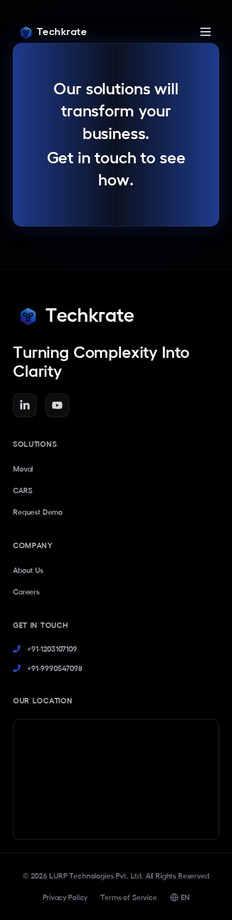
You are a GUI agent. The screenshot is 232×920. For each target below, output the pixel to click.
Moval (23, 469)
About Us (28, 570)
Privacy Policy (65, 897)
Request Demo (38, 512)
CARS (22, 490)
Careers (26, 592)
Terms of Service (128, 897)
